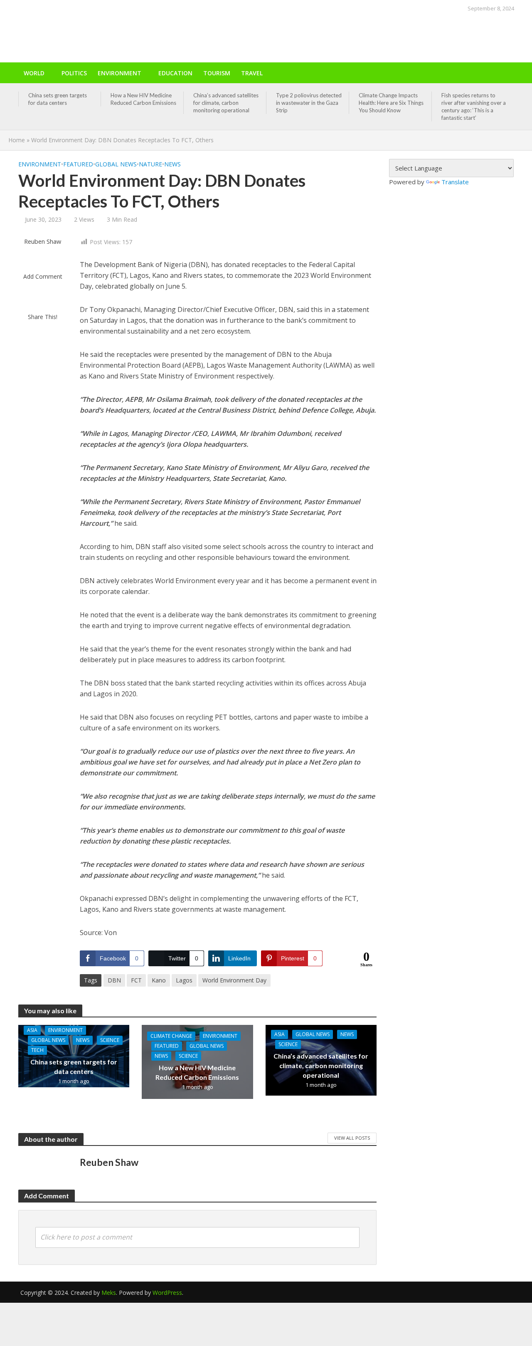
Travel (252, 73)
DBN (114, 980)
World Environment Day (234, 980)
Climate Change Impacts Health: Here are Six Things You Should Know (391, 103)
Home (16, 140)
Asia (32, 1030)
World (34, 73)
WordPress (167, 1293)
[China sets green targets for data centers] (74, 1055)
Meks (108, 1293)
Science (109, 1040)
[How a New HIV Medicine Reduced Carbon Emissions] (197, 1061)
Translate (455, 182)
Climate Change (171, 1035)
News (172, 164)
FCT (136, 980)
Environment (119, 73)
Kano (159, 980)
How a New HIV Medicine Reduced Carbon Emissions (143, 99)
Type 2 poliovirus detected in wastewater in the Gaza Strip (309, 103)
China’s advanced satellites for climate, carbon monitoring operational (226, 103)
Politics (74, 73)
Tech (37, 1050)
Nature (150, 164)
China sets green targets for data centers (57, 99)
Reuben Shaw (42, 241)
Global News (116, 164)
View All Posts (352, 1138)
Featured (78, 164)
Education (175, 73)
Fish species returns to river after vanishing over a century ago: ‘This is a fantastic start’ (473, 106)
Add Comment (42, 276)
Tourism (216, 73)
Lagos (184, 980)
